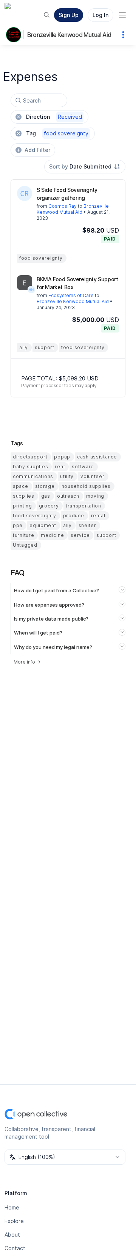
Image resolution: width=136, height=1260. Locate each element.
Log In (100, 15)
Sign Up (69, 15)
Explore (14, 1221)
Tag (57, 133)
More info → (27, 662)
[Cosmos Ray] (24, 193)
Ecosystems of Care (71, 295)
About (12, 1234)
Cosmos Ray (62, 206)
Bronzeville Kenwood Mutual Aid (69, 34)
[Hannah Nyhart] (31, 289)
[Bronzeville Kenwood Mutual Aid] (15, 34)
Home (12, 1207)
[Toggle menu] (122, 15)
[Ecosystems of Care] (24, 282)
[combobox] (84, 166)
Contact (15, 1248)
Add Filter (37, 150)
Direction (54, 116)
